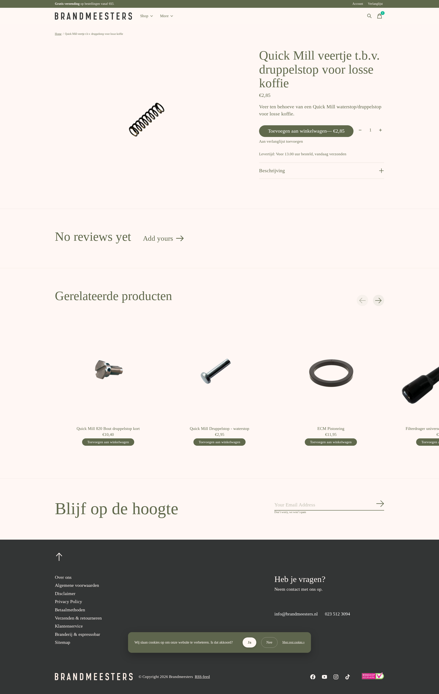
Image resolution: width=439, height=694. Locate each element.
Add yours (158, 238)
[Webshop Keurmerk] (372, 678)
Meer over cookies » (293, 642)
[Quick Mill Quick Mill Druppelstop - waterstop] (219, 369)
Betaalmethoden (70, 609)
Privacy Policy (68, 601)
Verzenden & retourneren (78, 617)
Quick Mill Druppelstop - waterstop (219, 428)
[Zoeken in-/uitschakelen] (369, 16)
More (164, 16)
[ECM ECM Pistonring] (331, 369)
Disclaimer (65, 593)
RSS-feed (202, 677)
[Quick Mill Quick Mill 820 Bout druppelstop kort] (108, 369)
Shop (144, 16)
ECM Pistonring (330, 428)
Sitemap (62, 642)
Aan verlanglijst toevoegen (281, 141)
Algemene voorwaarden (77, 585)
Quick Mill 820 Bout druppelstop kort (108, 428)
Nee (269, 642)
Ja (249, 642)
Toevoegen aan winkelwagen (306, 131)
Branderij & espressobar (77, 634)
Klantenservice (69, 625)
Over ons (63, 577)
